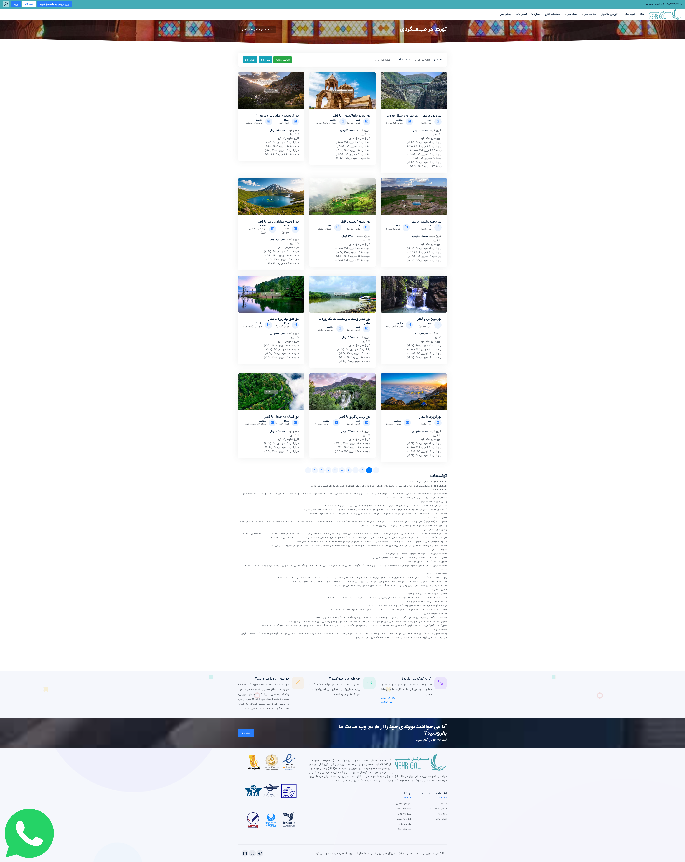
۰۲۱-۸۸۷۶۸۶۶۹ (388, 698)
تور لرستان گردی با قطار (354, 417)
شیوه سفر (629, 14)
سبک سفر (572, 14)
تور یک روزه (405, 824)
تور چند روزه (404, 829)
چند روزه (250, 60)
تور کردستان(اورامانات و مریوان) (277, 116)
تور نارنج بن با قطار (429, 319)
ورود (16, 4)
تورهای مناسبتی (609, 14)
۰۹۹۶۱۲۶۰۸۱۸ (387, 702)
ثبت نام (29, 4)
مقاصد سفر (590, 14)
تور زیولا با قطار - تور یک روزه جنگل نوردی (414, 116)
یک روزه (265, 60)
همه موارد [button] (383, 60)
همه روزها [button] (423, 60)
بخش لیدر (505, 14)
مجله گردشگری (552, 14)
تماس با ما (521, 14)
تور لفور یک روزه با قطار (283, 319)
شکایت (443, 803)
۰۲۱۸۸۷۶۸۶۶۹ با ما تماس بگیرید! (662, 4)
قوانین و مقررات (438, 808)
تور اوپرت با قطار (430, 417)
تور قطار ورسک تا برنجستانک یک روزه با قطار (344, 321)
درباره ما (535, 14)
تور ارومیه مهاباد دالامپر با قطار (278, 222)
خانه (642, 14)
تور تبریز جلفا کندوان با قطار (351, 116)
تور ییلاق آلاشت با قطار (355, 222)
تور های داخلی (403, 803)
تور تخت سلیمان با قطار (426, 222)
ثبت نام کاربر (404, 814)
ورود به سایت (403, 819)
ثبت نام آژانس (403, 808)
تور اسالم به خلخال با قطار (281, 417)
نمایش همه (282, 60)
